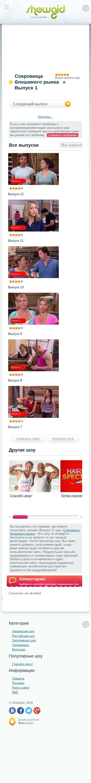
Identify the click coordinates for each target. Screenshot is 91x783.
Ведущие (18, 649)
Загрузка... (45, 117)
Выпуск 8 (15, 380)
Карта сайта (20, 687)
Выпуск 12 (16, 194)
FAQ (15, 692)
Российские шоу (23, 636)
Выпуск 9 (15, 334)
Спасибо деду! (21, 495)
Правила (18, 678)
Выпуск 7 (15, 427)
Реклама (18, 683)
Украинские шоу (23, 631)
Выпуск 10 (16, 287)
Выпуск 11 (16, 240)
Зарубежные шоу (24, 640)
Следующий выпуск (30, 104)
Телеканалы (20, 645)
